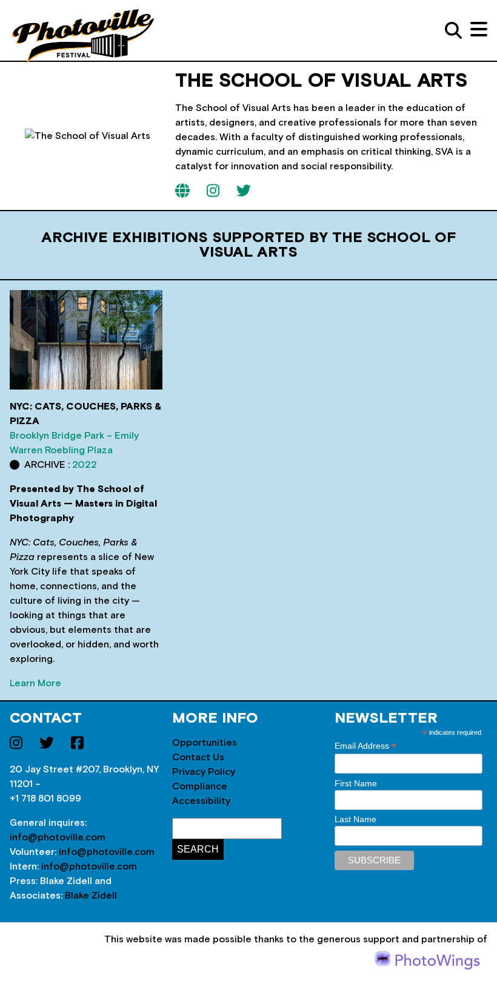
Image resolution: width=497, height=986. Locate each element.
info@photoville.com (57, 837)
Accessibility (201, 801)
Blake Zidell (91, 895)
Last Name (355, 819)
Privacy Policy (203, 772)
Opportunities (204, 743)
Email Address (365, 746)
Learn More (35, 683)
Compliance (199, 786)
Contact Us (198, 757)
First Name (356, 783)
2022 (84, 465)
